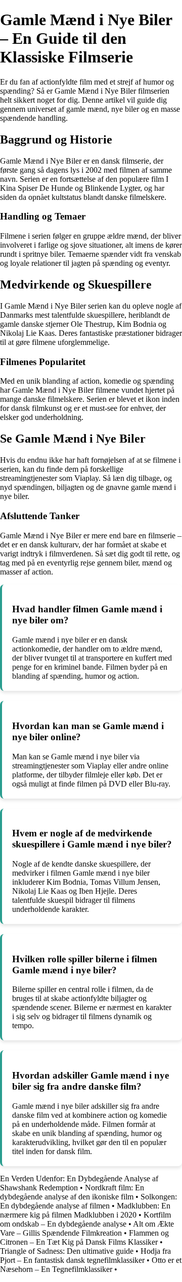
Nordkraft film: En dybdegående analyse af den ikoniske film (72, 1192)
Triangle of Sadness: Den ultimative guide (66, 1251)
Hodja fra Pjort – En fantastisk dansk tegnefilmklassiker (85, 1255)
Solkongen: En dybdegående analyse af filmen (88, 1201)
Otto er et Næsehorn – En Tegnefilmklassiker (90, 1264)
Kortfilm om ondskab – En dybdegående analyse (85, 1219)
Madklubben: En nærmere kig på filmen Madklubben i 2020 (85, 1210)
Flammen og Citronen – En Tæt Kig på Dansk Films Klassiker (84, 1237)
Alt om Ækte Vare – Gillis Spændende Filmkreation (87, 1228)
